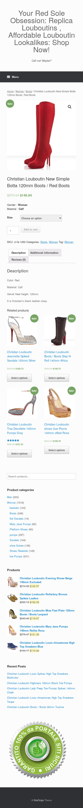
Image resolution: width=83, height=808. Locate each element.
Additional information (44, 253)
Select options (19, 378)
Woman (20, 91)
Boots (29, 91)
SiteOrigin (39, 800)
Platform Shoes (19, 529)
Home (10, 91)
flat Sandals (17, 518)
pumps (14, 535)
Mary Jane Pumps (20, 524)
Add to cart (30, 229)
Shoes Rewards (19, 551)
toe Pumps (16, 556)
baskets (14, 508)
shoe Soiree (17, 545)
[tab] (19, 252)
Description (18, 253)
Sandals (14, 540)
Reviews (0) (18, 259)
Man (9, 497)
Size (9, 217)
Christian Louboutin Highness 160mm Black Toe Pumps (39, 683)
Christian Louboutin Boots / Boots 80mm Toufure (35, 707)
